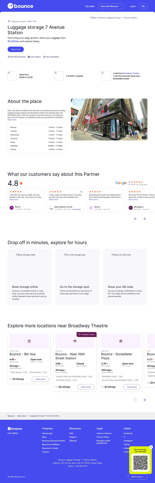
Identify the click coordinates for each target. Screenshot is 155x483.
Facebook (128, 433)
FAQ (71, 433)
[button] (16, 49)
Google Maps (76, 209)
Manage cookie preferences (103, 442)
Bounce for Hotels (50, 448)
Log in (133, 6)
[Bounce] (20, 6)
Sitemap (73, 441)
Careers (45, 452)
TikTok (127, 444)
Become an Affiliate (50, 444)
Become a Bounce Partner (53, 441)
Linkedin (127, 448)
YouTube (128, 452)
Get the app (47, 433)
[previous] (135, 219)
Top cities (90, 6)
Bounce (11, 416)
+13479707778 (80, 466)
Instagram (128, 441)
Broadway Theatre (131, 73)
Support (73, 437)
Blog (44, 437)
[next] (144, 219)
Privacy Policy (103, 437)
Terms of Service (104, 433)
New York (32, 21)
